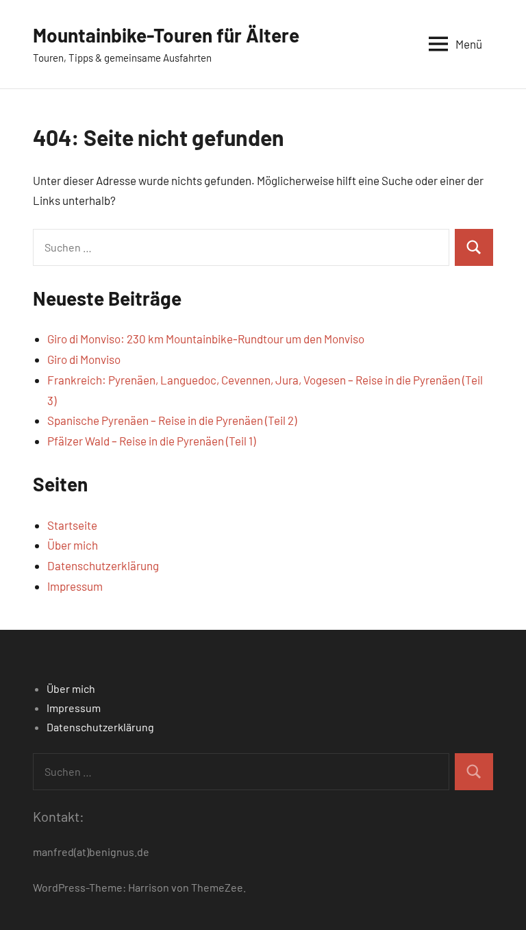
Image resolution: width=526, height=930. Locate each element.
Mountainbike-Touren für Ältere (166, 35)
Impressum (75, 586)
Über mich (72, 545)
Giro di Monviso (84, 359)
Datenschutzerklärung (103, 565)
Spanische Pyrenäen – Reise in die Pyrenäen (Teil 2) (172, 420)
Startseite (72, 525)
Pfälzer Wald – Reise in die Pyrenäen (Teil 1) (151, 441)
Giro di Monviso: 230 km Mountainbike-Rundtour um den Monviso (205, 338)
